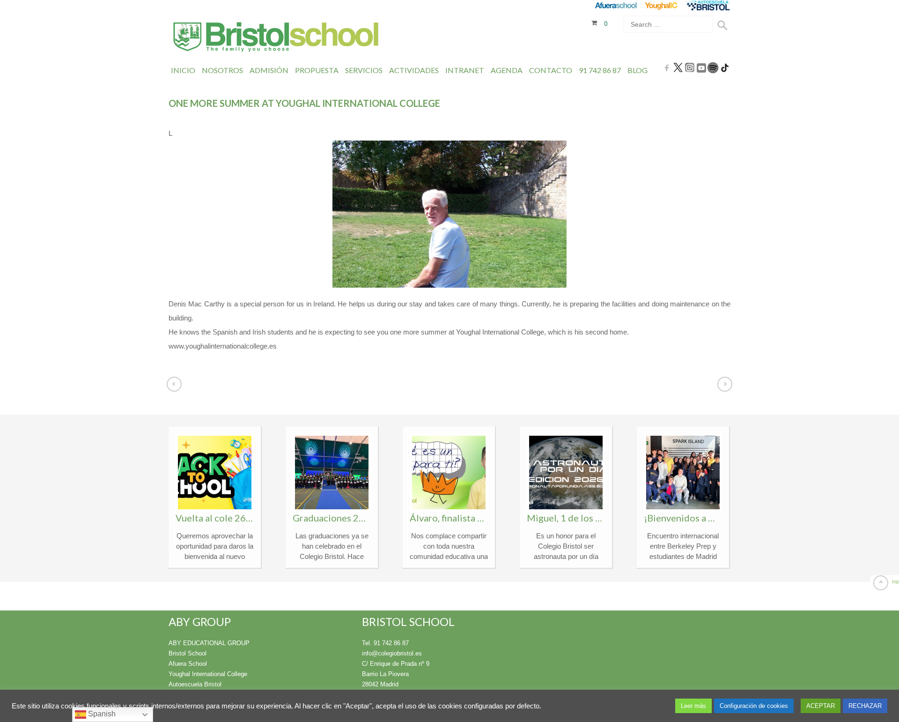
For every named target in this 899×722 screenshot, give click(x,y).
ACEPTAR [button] (820, 705)
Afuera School (188, 663)
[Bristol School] (276, 38)
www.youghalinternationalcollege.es (223, 346)
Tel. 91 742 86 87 (385, 643)
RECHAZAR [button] (865, 705)
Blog (637, 70)
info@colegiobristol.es (392, 653)
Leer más (693, 705)
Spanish (101, 714)
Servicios (364, 70)
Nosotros (222, 70)
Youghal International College (208, 673)
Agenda (507, 70)
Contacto (550, 70)
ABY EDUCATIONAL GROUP (209, 643)
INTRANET (464, 70)
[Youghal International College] (662, 5)
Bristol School (187, 653)
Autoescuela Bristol (195, 684)
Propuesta (317, 70)
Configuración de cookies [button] (754, 705)
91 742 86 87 (600, 70)
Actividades (414, 70)
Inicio (183, 70)
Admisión (269, 70)
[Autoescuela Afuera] (708, 5)
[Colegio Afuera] (615, 5)
